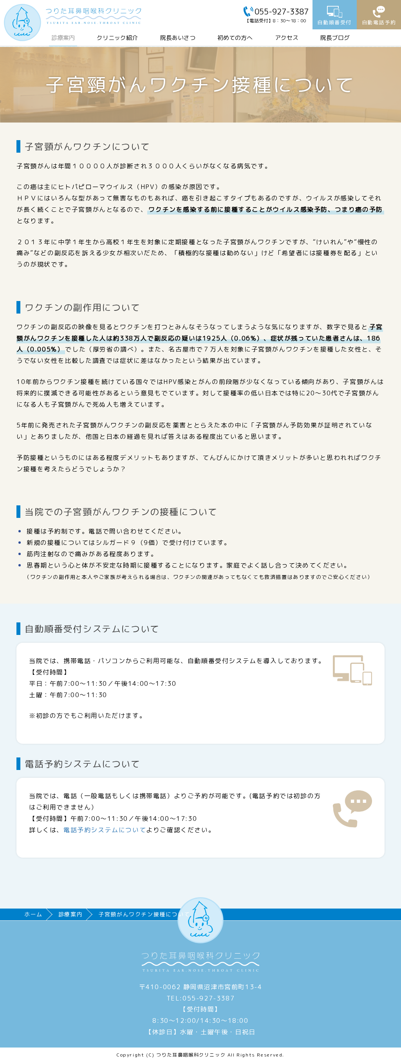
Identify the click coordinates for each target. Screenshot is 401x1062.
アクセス (286, 38)
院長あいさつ (177, 38)
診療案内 (63, 38)
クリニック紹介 (117, 38)
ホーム (33, 914)
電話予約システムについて (104, 830)
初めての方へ (235, 38)
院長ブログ (335, 38)
